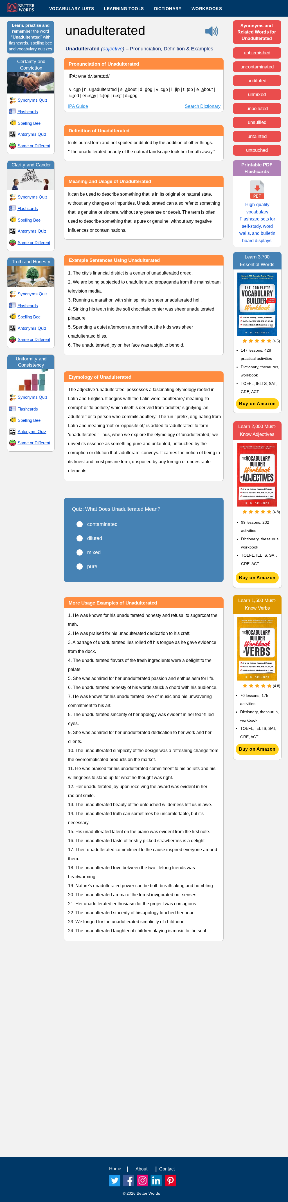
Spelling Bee (29, 123)
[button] (124, 8)
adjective (113, 49)
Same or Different (34, 145)
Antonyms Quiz (32, 134)
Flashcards (27, 111)
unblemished (257, 52)
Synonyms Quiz (33, 100)
